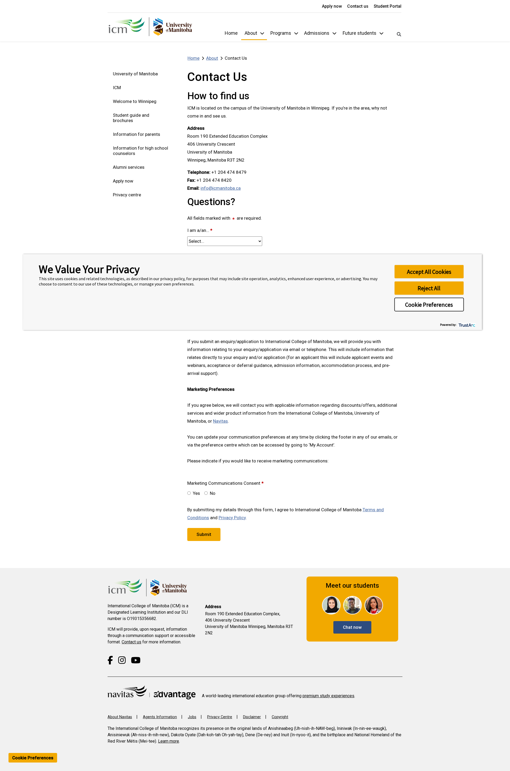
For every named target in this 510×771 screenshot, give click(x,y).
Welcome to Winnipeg (134, 101)
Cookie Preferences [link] (32, 757)
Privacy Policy (232, 517)
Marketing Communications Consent (225, 483)
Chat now (352, 627)
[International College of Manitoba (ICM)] (150, 27)
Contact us (358, 6)
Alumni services (128, 167)
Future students (359, 33)
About (251, 33)
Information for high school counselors (140, 150)
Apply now (332, 6)
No (212, 493)
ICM (117, 87)
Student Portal (387, 6)
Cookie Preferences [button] (429, 304)
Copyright (280, 717)
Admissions (316, 33)
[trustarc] (466, 324)
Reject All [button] (429, 288)
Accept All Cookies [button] (429, 271)
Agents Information (160, 717)
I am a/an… (199, 230)
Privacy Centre (219, 717)
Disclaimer (252, 717)
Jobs (192, 717)
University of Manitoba (135, 73)
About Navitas (120, 717)
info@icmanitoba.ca (221, 188)
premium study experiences (328, 695)
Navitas (220, 421)
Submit (204, 534)
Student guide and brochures (131, 117)
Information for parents (136, 134)
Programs (280, 33)
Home (231, 33)
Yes (196, 493)
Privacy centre (127, 194)
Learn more (168, 741)
